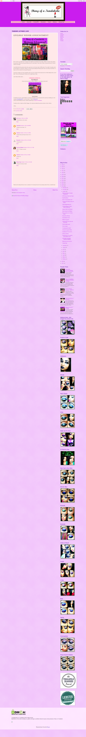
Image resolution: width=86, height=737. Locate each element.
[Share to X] (29, 109)
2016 (63, 180)
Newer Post (14, 190)
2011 (63, 263)
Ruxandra (18, 140)
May (64, 253)
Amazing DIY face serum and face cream (67, 222)
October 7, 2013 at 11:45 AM (27, 162)
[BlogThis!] (28, 109)
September (65, 245)
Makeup (55, 22)
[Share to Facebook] (30, 109)
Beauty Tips (61, 22)
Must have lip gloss (65, 219)
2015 (63, 182)
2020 (63, 172)
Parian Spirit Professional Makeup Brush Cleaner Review (69, 270)
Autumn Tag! (64, 243)
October (64, 191)
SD (17, 118)
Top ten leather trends (66, 224)
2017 (63, 178)
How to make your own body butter (67, 213)
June (64, 251)
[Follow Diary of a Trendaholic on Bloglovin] (65, 142)
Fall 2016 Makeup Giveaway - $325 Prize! (70, 289)
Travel (49, 22)
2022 (63, 168)
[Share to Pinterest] (31, 109)
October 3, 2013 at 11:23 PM (26, 132)
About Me (29, 22)
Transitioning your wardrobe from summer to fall (67, 236)
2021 (63, 170)
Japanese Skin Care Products (67, 209)
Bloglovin (62, 37)
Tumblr (61, 38)
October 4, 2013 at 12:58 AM (26, 140)
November (65, 189)
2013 (63, 186)
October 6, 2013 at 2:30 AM (25, 154)
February (64, 259)
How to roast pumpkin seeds (67, 199)
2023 (63, 166)
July (63, 249)
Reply (17, 121)
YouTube (61, 40)
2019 (63, 174)
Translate (68, 65)
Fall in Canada (64, 226)
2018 (63, 176)
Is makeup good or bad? (66, 228)
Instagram (62, 34)
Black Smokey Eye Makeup (67, 211)
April (64, 255)
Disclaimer (43, 22)
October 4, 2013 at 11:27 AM (29, 147)
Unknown (18, 132)
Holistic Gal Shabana (38, 100)
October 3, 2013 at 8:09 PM (26, 125)
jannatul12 (18, 125)
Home (23, 22)
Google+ (61, 35)
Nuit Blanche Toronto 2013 (67, 231)
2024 (63, 164)
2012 (63, 261)
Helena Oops (18, 162)
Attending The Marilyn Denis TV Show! (68, 202)
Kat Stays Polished (19, 147)
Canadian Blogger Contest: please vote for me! (67, 207)
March (64, 257)
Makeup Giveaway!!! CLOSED (69, 308)
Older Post (55, 190)
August (64, 247)
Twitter (61, 33)
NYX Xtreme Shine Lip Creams (68, 196)
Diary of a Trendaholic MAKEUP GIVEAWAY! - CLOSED (70, 280)
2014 (63, 184)
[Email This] (27, 109)
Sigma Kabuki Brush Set (66, 204)
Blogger (48, 727)
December (65, 187)
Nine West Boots (65, 197)
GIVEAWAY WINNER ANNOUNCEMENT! (66, 239)
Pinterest (61, 39)
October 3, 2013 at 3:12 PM (23, 118)
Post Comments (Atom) (21, 192)
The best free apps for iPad (67, 229)
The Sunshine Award (66, 217)
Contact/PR (36, 22)
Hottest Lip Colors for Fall (67, 241)
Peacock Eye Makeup (66, 215)
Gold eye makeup (65, 233)
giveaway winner (19, 110)
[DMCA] (19, 714)
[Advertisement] (43, 27)
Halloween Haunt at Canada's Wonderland (67, 193)
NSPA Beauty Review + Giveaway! (70, 299)
